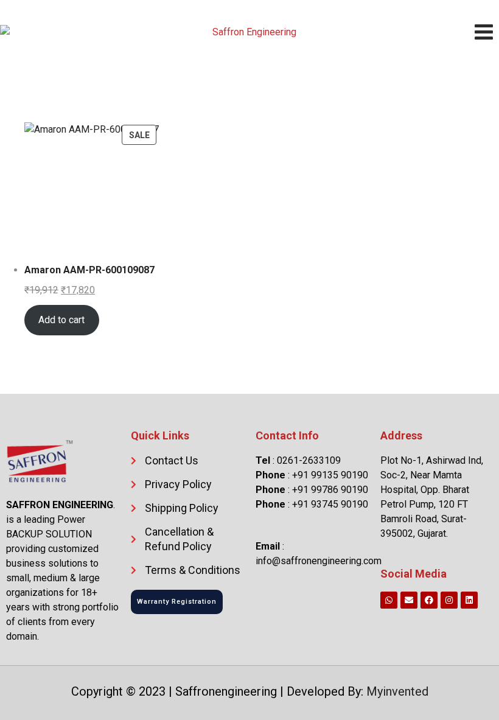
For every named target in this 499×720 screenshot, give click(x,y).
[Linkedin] (469, 600)
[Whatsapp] (388, 600)
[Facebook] (429, 600)
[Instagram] (449, 600)
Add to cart (61, 320)
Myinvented (397, 691)
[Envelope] (408, 600)
